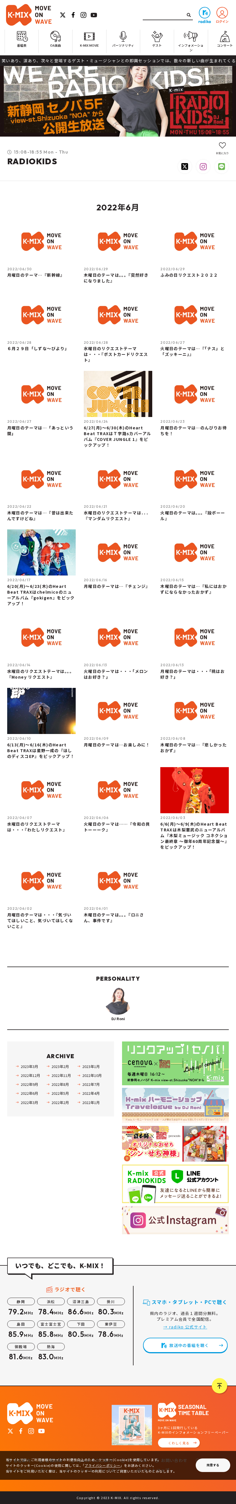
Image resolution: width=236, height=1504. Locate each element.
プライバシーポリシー (102, 1465)
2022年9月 (29, 1084)
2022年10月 (92, 1075)
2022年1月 (91, 1102)
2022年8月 (60, 1084)
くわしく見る (178, 1443)
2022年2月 (60, 1102)
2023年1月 (91, 1066)
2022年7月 (91, 1084)
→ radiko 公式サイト (185, 1327)
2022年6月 (29, 1093)
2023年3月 (29, 1066)
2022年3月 (29, 1102)
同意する (213, 1465)
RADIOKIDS (32, 161)
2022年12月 (30, 1075)
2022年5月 (60, 1093)
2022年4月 (91, 1093)
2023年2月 (60, 1066)
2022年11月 (61, 1075)
